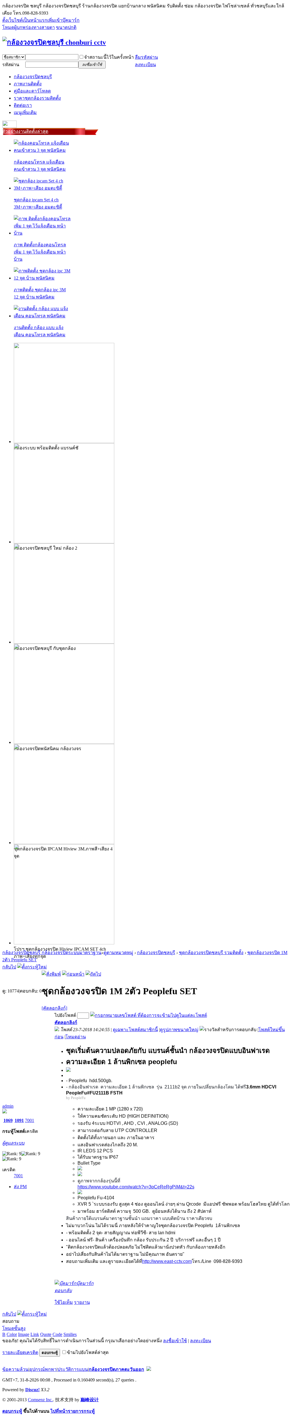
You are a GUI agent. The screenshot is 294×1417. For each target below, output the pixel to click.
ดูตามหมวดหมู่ (118, 952)
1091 (19, 1120)
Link (34, 1334)
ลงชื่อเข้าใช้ (175, 1340)
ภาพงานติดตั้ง (28, 83)
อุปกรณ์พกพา (43, 1369)
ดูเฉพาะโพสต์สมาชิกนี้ (135, 1029)
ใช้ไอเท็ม (64, 1302)
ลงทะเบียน (145, 64)
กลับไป (9, 966)
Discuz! (32, 1389)
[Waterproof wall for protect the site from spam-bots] (148, 1369)
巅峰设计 (89, 1399)
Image (23, 1334)
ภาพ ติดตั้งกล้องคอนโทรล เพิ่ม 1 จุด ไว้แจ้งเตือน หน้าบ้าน (40, 252)
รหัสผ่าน (10, 64)
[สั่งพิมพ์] (51, 974)
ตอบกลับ (63, 1290)
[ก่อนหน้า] (73, 974)
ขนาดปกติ (66, 27)
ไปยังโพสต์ (65, 1015)
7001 (29, 1120)
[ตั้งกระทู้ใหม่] (32, 966)
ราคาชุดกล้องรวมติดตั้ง (37, 98)
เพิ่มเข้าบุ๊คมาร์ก (63, 20)
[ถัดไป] (93, 974)
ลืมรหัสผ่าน (146, 57)
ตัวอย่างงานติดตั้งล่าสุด (25, 131)
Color (12, 1334)
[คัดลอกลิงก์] (54, 1008)
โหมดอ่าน (75, 1036)
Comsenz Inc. (40, 1399)
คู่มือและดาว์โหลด (32, 91)
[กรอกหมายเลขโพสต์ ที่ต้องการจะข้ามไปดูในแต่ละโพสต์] (148, 1015)
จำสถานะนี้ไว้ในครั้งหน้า (109, 57)
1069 (8, 1120)
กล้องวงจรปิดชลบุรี (33, 76)
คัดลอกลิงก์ (66, 1022)
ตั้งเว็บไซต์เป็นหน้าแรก (24, 20)
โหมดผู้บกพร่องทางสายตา (28, 27)
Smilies (70, 1334)
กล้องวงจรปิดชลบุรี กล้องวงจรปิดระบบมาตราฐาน (51, 952)
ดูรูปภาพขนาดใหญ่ (179, 1029)
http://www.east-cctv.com (167, 1261)
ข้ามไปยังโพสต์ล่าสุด (88, 1352)
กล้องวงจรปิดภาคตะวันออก (116, 1369)
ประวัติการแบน (72, 1369)
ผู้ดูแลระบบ (13, 1143)
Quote (45, 1334)
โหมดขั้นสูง (14, 1328)
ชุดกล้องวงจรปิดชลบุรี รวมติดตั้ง (211, 952)
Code (57, 1334)
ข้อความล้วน (15, 1369)
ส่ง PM (20, 1186)
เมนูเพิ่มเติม (25, 112)
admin (7, 1106)
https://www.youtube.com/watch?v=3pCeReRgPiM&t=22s (136, 1186)
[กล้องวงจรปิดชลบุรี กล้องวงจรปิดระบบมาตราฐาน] (54, 42)
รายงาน (82, 1302)
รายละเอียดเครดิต (20, 1352)
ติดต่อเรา (23, 105)
